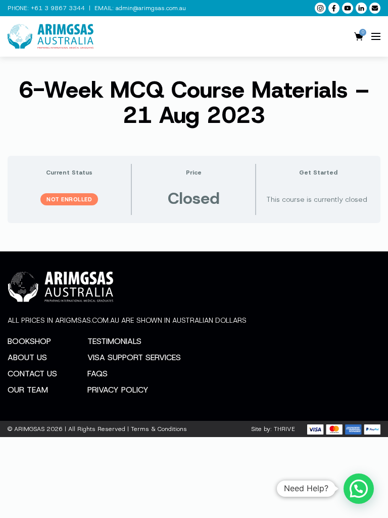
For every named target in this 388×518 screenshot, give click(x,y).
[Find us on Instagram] (320, 8)
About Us (27, 357)
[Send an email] (374, 8)
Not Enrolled (69, 199)
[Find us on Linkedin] (361, 8)
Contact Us (32, 373)
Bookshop (29, 341)
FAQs (97, 373)
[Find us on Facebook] (334, 8)
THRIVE (284, 429)
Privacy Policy (118, 389)
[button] (359, 488)
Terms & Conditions (159, 429)
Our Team (28, 389)
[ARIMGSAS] (50, 36)
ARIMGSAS (29, 429)
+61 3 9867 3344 (58, 8)
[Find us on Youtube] (347, 8)
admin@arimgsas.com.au (151, 8)
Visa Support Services (134, 357)
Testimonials (114, 341)
